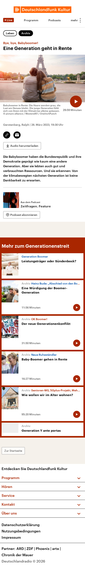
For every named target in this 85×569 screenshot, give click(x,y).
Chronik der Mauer (17, 555)
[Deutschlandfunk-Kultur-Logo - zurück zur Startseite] (42, 10)
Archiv (25, 33)
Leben (10, 33)
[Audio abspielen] (76, 101)
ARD (21, 548)
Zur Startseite (13, 450)
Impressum (11, 537)
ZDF (30, 548)
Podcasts (54, 20)
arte (56, 548)
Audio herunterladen (24, 145)
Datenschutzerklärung (21, 525)
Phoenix (43, 548)
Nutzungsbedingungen (21, 531)
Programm (31, 20)
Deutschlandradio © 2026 (23, 561)
